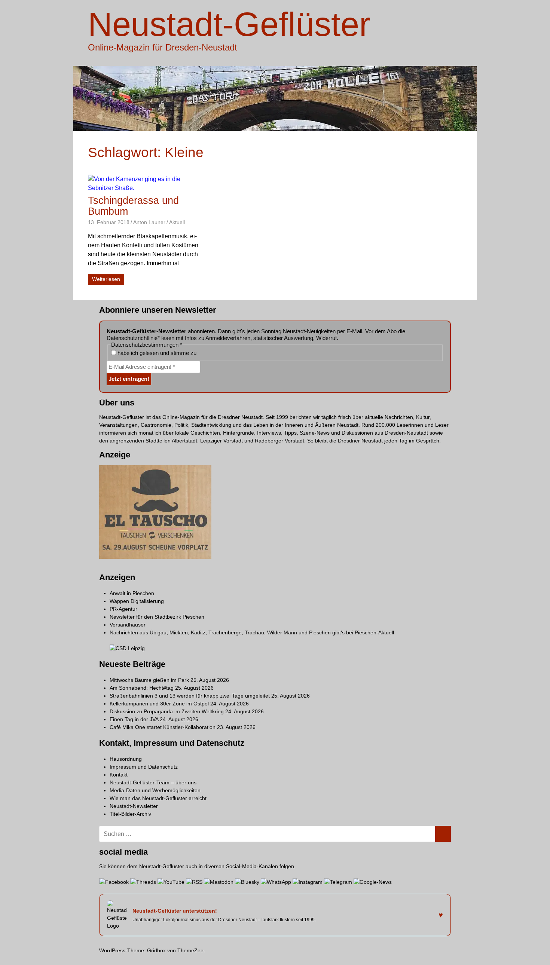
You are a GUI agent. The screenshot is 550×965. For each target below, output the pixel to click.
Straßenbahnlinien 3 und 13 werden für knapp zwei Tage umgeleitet (190, 696)
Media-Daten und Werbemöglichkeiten (155, 790)
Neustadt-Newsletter (134, 806)
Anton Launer (149, 222)
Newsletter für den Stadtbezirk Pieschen (157, 617)
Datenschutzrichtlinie (132, 338)
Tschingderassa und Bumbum (133, 206)
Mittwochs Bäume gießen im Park (149, 680)
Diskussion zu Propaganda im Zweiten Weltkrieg (167, 711)
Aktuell (177, 222)
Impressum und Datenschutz (144, 767)
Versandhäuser (128, 625)
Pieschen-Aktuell (374, 632)
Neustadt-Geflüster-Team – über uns (153, 782)
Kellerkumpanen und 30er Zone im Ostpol (159, 704)
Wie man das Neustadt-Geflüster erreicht (158, 798)
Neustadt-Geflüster (229, 24)
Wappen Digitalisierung (137, 601)
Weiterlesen (106, 279)
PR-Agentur (123, 609)
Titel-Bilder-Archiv (130, 814)
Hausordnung (126, 759)
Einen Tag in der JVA (134, 719)
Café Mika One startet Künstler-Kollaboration (163, 727)
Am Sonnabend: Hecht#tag (142, 688)
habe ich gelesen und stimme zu (156, 353)
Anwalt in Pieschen (132, 593)
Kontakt (119, 775)
